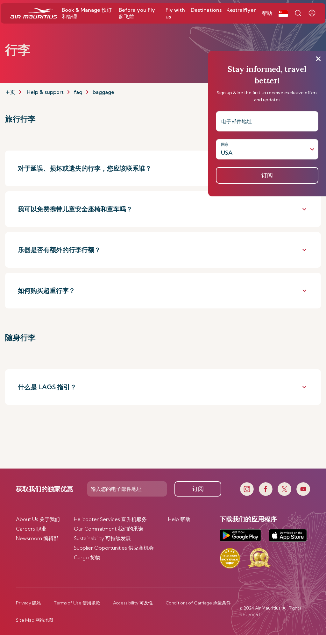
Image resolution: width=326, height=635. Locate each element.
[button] (283, 13)
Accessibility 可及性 (133, 603)
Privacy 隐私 (28, 603)
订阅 (198, 488)
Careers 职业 (31, 529)
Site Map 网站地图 (34, 620)
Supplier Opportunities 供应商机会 (114, 548)
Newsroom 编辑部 (37, 538)
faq (78, 92)
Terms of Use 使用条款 (77, 603)
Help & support (45, 92)
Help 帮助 (179, 519)
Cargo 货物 (87, 557)
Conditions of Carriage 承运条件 (198, 603)
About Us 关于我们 (38, 519)
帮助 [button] (267, 13)
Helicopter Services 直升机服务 (110, 519)
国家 (225, 144)
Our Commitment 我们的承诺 (108, 529)
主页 (10, 92)
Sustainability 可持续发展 (102, 538)
